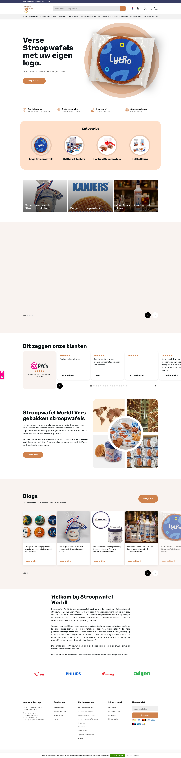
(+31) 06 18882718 (31, 717)
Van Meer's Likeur (135, 16)
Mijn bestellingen (114, 711)
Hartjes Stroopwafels (88, 16)
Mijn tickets (112, 715)
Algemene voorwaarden (86, 734)
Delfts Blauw (73, 16)
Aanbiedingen (58, 715)
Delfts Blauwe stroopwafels (85, 617)
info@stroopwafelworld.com (35, 719)
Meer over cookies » (132, 755)
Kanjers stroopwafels (59, 16)
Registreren (112, 707)
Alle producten (59, 707)
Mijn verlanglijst (113, 719)
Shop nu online (34, 81)
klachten (80, 738)
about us (63, 654)
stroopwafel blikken (110, 617)
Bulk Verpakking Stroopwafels (39, 16)
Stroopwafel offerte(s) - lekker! (88, 719)
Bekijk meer (33, 454)
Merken (56, 719)
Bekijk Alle (148, 242)
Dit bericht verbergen (117, 755)
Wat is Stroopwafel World (86, 707)
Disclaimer (81, 727)
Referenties (81, 723)
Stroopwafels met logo (90, 629)
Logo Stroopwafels (121, 16)
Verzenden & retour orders (86, 715)
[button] (148, 315)
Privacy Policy (82, 731)
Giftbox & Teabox (150, 16)
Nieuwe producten (60, 711)
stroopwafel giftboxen (86, 620)
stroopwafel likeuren (60, 620)
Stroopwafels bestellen (85, 711)
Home (25, 16)
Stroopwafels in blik (104, 16)
